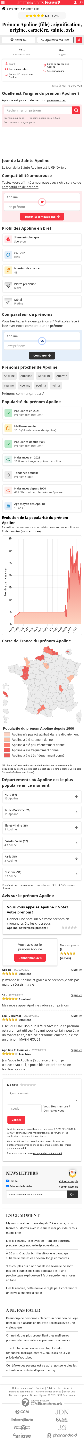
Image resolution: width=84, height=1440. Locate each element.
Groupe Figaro (38, 1395)
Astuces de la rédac (21, 1186)
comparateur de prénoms (44, 326)
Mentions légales (18, 1395)
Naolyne (25, 385)
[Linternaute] (22, 1420)
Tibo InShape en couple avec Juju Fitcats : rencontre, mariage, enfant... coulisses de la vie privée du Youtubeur (38, 1353)
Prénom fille (31, 9)
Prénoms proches (18, 68)
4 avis (55, 15)
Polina (56, 385)
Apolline (9, 376)
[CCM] (22, 1412)
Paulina (41, 385)
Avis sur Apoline (55, 70)
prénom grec (56, 100)
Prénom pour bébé (14, 117)
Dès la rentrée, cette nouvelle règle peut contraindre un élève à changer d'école (41, 1290)
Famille (13, 1181)
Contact (40, 1388)
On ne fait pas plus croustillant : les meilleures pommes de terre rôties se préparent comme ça (38, 1338)
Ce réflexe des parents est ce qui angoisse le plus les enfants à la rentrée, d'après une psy (41, 1368)
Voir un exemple (68, 1181)
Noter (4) (20, 40)
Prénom (14, 9)
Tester (40, 217)
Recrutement (65, 1388)
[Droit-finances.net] (62, 1420)
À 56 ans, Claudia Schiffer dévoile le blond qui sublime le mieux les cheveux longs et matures (37, 1256)
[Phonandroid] (62, 1435)
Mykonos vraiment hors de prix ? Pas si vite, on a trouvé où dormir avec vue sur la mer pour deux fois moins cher (41, 1228)
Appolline (44, 376)
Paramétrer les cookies (48, 1391)
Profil (12, 63)
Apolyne (61, 376)
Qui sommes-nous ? (22, 1388)
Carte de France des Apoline (58, 65)
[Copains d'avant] (22, 1427)
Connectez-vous (54, 1110)
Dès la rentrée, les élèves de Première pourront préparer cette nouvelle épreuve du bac (38, 1243)
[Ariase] (22, 1435)
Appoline (26, 376)
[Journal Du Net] (62, 1412)
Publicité (51, 1388)
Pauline (9, 385)
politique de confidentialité (47, 1153)
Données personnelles (21, 1391)
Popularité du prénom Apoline (21, 75)
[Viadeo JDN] (62, 1427)
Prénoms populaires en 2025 (44, 117)
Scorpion (20, 241)
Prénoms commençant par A (19, 122)
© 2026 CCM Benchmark (61, 1395)
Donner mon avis (30, 958)
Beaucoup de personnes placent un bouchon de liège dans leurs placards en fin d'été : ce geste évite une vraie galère (42, 1323)
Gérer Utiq (69, 1391)
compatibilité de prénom (20, 187)
